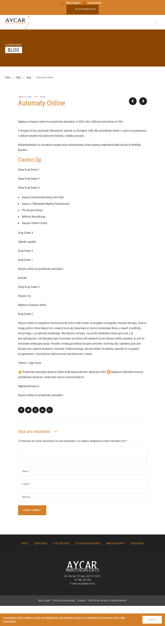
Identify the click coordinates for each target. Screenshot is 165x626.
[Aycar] (82, 562)
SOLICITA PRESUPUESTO (85, 9)
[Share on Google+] (49, 410)
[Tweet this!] (28, 410)
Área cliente (73, 2)
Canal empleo (94, 2)
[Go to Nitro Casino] (143, 101)
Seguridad (137, 543)
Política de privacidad (63, 600)
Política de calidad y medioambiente (107, 600)
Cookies (82, 600)
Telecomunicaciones (87, 543)
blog (29, 77)
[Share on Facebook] (21, 410)
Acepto (152, 620)
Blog (18, 77)
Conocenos (41, 543)
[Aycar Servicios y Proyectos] (17, 22)
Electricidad (61, 543)
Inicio (7, 77)
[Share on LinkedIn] (42, 410)
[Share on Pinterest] (35, 410)
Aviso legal (45, 600)
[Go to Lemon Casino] (133, 101)
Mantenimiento (115, 543)
